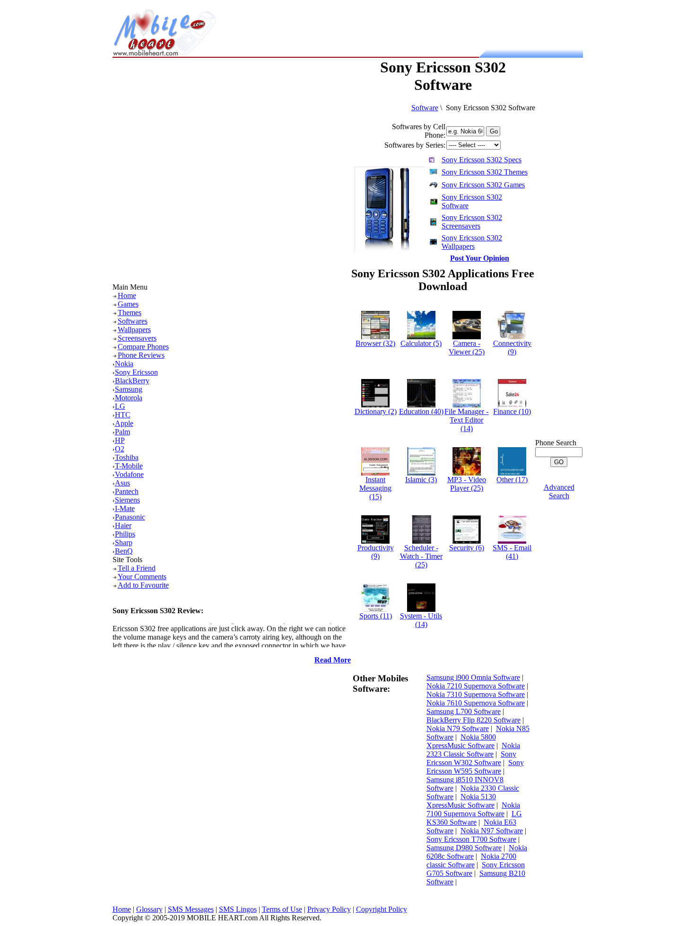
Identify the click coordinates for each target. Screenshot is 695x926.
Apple (124, 423)
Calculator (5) (421, 343)
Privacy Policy (329, 909)
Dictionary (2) (376, 411)
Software (424, 108)
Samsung (128, 389)
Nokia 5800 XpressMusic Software (461, 741)
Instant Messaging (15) (375, 488)
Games (128, 304)
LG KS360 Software (474, 818)
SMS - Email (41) (512, 552)
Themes (129, 313)
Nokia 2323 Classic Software (473, 749)
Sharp (123, 542)
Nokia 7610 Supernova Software (475, 703)
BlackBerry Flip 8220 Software (473, 720)
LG (120, 406)
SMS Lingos (238, 909)
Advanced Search (559, 491)
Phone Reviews (141, 355)
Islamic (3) (421, 480)
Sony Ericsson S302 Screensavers (472, 221)
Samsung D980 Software (464, 848)
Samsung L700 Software (463, 711)
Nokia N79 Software (457, 728)
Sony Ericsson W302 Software (471, 758)
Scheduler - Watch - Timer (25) (421, 556)
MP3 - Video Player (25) (466, 484)
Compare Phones (143, 347)
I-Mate (125, 508)
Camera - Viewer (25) (467, 347)
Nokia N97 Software (491, 831)
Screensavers (137, 338)
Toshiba (127, 457)
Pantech (127, 491)
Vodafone (129, 474)
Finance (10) (512, 411)
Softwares (133, 321)
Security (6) (466, 548)
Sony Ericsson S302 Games (483, 185)
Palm (122, 432)
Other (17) (512, 480)
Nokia (124, 364)
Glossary (149, 909)
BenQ (124, 551)
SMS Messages (191, 909)
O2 (119, 449)
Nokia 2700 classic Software (471, 860)
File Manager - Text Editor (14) (466, 419)
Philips (125, 534)
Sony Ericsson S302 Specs (481, 160)
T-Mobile (129, 466)
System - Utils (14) (421, 620)
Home (127, 295)
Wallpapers (134, 330)
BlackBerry (132, 381)
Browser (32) (375, 343)
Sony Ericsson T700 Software (471, 839)
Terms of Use (282, 909)
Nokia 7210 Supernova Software (475, 686)
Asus (122, 483)
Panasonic (130, 517)
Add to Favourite (143, 585)
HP (120, 440)
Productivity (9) (375, 552)
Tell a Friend (137, 568)
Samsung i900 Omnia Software (473, 677)
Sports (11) (375, 616)
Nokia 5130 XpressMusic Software (461, 801)
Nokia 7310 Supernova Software (475, 694)
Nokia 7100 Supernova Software (473, 809)
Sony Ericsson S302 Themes (485, 172)
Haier (123, 525)
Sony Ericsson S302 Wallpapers (472, 242)
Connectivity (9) (512, 347)
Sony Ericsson (136, 372)
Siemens (127, 500)
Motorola (128, 398)
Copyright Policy (381, 909)
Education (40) (421, 411)
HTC (122, 415)
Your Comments (142, 577)
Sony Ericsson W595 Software (475, 766)
